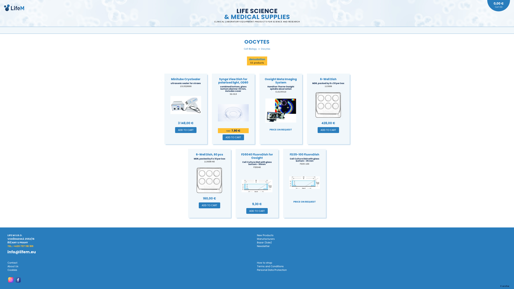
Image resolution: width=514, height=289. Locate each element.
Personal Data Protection (272, 270)
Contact (12, 262)
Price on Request (281, 129)
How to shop (264, 262)
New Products (265, 235)
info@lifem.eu (21, 252)
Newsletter (263, 246)
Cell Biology (250, 49)
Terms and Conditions (270, 266)
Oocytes (265, 49)
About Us (12, 266)
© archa (504, 286)
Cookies (12, 270)
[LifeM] (14, 8)
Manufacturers (266, 239)
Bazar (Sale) (264, 242)
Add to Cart (186, 130)
